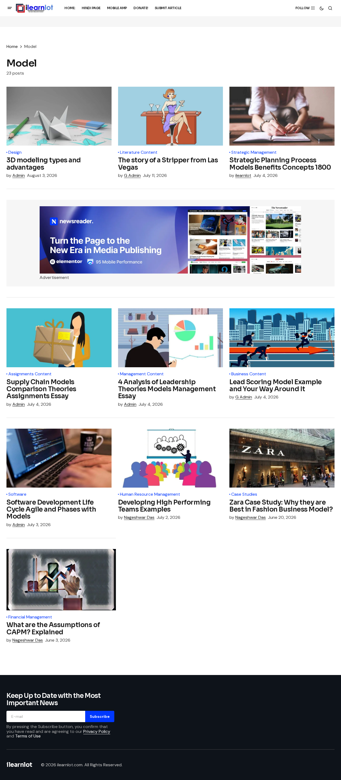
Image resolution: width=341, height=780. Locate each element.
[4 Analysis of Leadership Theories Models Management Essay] (170, 337)
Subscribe (100, 716)
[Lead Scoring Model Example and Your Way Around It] (282, 337)
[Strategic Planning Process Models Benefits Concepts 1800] (282, 116)
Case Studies (244, 494)
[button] (9, 8)
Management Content (142, 374)
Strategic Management (254, 152)
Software (17, 494)
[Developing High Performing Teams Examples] (170, 458)
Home (12, 46)
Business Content (248, 374)
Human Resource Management (150, 494)
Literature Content (138, 152)
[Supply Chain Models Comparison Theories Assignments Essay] (59, 337)
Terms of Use (28, 736)
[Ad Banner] (170, 240)
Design (15, 152)
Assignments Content (29, 374)
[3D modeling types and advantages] (59, 116)
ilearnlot (19, 764)
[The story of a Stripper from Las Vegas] (170, 116)
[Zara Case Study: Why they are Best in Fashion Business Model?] (282, 458)
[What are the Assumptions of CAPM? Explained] (61, 579)
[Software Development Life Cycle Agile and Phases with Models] (59, 458)
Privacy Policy (96, 731)
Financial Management (30, 617)
